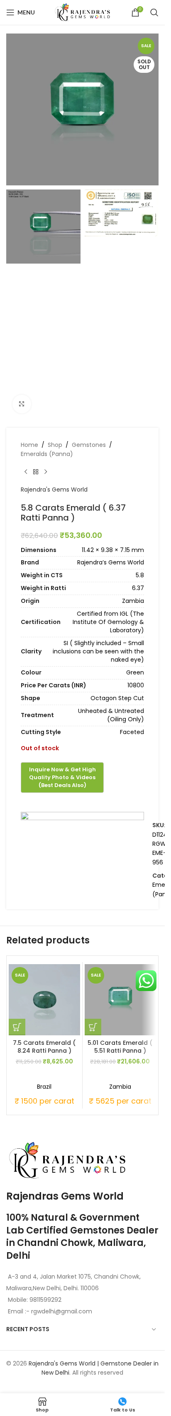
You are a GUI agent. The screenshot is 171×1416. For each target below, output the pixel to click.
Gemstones (89, 445)
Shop (55, 445)
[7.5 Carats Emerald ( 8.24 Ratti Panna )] (44, 999)
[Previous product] (26, 472)
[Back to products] (36, 472)
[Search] (154, 12)
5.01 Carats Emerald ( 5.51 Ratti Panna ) (120, 1047)
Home (29, 445)
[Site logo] (83, 12)
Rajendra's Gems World (54, 489)
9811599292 (45, 1300)
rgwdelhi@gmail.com (60, 1311)
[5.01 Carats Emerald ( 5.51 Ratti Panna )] (120, 999)
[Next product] (46, 472)
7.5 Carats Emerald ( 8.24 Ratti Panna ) (44, 1047)
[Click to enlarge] (21, 404)
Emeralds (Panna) (47, 454)
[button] (17, 1027)
